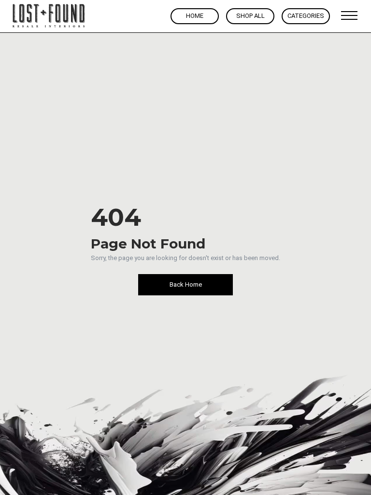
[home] (49, 16)
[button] (349, 16)
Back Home (186, 284)
